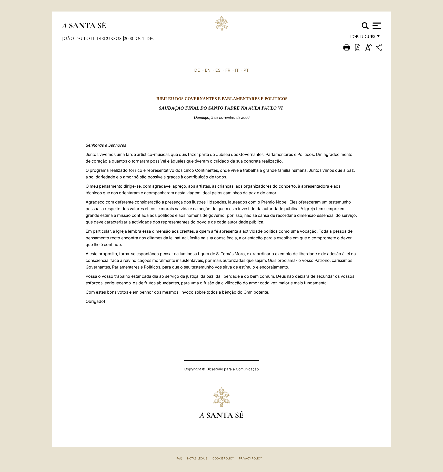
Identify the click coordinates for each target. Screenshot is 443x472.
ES (217, 70)
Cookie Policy (223, 458)
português (362, 38)
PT (246, 70)
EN (207, 70)
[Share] (379, 48)
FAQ (179, 458)
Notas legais (197, 458)
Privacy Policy (250, 458)
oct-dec (145, 38)
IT (237, 70)
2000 (129, 38)
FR (227, 70)
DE (197, 70)
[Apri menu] (376, 25)
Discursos (110, 38)
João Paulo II (78, 38)
